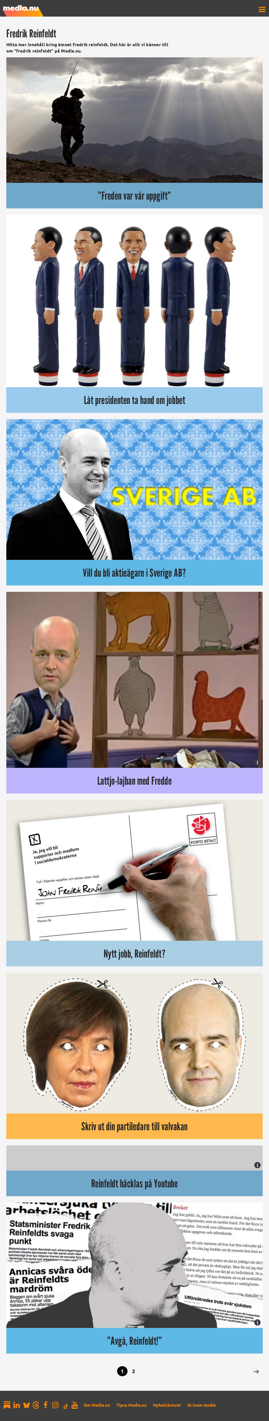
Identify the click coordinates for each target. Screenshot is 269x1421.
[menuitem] (262, 9)
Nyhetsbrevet (167, 1405)
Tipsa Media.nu (131, 1405)
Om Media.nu (97, 1405)
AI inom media (201, 1405)
